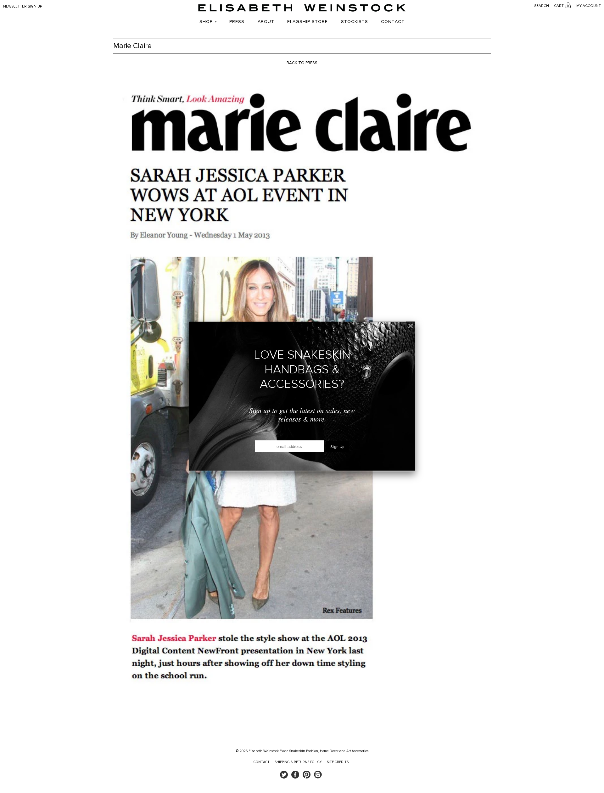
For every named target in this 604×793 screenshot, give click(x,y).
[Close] (410, 326)
